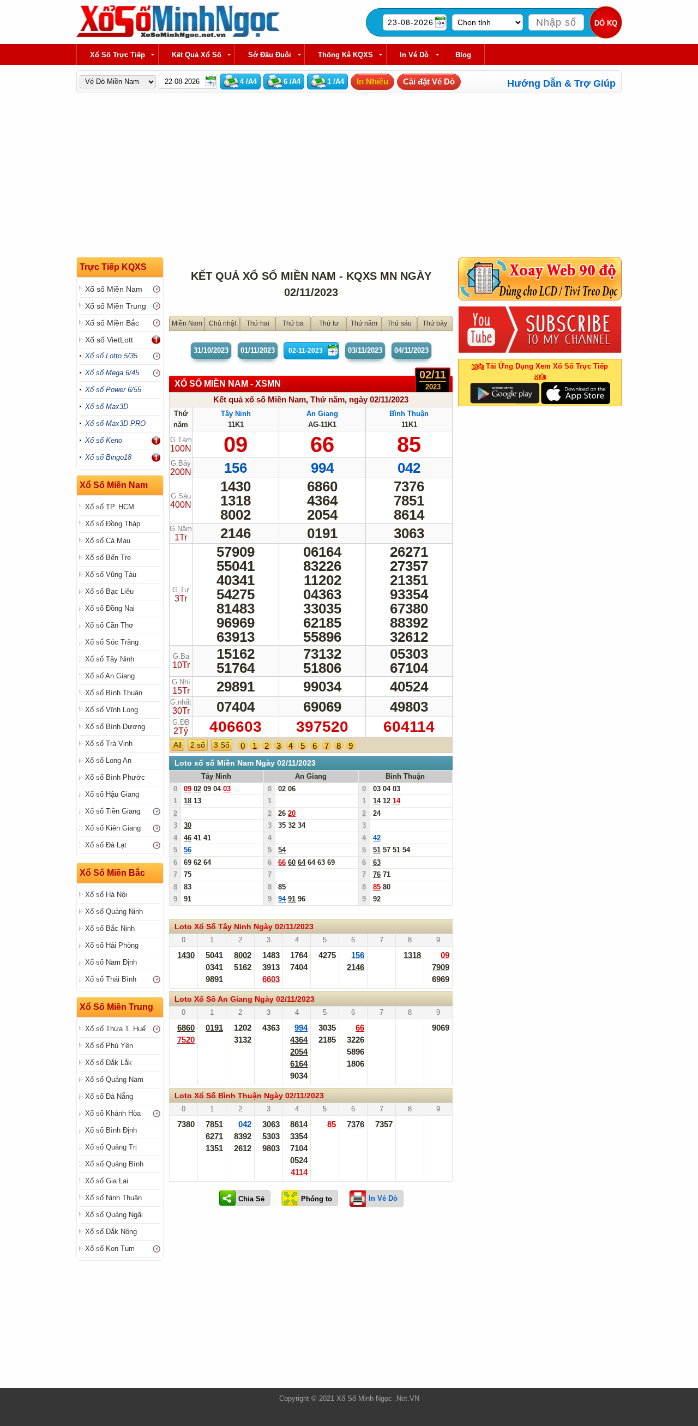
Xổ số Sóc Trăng (112, 642)
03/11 (365, 350)
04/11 (411, 350)
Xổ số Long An (108, 760)
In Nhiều (372, 81)
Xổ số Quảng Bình (114, 1164)
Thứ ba (293, 323)
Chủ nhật (222, 323)
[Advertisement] (311, 1300)
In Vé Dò (414, 55)
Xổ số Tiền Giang (112, 811)
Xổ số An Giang (110, 676)
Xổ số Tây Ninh (109, 659)
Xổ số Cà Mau (107, 541)
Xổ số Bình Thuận (113, 693)
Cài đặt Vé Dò (429, 81)
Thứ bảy (435, 323)
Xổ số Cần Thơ (109, 625)
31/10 (211, 350)
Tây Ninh (236, 414)
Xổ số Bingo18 (108, 457)
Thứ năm (364, 323)
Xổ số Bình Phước (115, 777)
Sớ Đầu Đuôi (269, 55)
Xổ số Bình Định (111, 1130)
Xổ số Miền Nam (113, 289)
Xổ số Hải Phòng (112, 945)
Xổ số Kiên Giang (113, 828)
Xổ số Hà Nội (106, 895)
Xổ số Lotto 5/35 (111, 356)
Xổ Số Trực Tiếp (117, 55)
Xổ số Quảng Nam (114, 1079)
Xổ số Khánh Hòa (113, 1113)
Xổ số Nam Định (111, 962)
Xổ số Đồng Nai (110, 608)
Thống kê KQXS (345, 55)
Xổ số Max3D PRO (115, 423)
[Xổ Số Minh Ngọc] (178, 36)
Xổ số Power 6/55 (113, 390)
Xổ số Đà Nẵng (109, 1096)
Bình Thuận (409, 414)
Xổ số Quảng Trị (111, 1147)
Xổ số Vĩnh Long (111, 710)
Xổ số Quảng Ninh (114, 911)
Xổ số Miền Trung (115, 306)
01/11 (257, 350)
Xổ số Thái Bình (110, 979)
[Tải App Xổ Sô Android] (505, 392)
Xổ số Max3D (106, 406)
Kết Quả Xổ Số (196, 55)
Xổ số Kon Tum (110, 1248)
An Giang (322, 414)
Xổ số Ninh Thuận (113, 1198)
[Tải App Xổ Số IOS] (575, 392)
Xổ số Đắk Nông (111, 1232)
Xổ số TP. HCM (109, 507)
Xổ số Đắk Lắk (108, 1062)
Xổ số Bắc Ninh (110, 928)
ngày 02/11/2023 (378, 399)
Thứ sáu (399, 323)
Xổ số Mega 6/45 (112, 373)
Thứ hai (257, 323)
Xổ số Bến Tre (108, 557)
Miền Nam (187, 323)
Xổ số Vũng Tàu (110, 574)
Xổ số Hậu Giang (112, 794)
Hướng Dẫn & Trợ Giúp (561, 83)
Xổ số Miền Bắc (112, 322)
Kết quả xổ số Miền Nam (259, 399)
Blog (463, 55)
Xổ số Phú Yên (109, 1046)
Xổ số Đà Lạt (106, 845)
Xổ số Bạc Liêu (109, 591)
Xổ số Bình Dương (115, 727)
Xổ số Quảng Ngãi (114, 1215)
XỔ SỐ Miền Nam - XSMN (227, 383)
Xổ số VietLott (109, 339)
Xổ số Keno (103, 440)
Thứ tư (329, 323)
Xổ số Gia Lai (106, 1181)
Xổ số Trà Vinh (109, 743)
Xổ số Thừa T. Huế (115, 1029)
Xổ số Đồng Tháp (112, 524)
